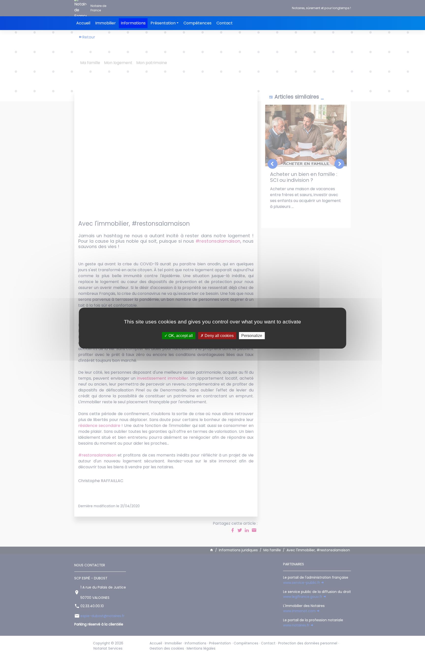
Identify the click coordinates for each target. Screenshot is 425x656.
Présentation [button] (163, 23)
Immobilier (105, 23)
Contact (224, 23)
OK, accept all (180, 335)
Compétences (197, 23)
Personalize (251, 335)
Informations (133, 23)
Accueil (83, 23)
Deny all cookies (219, 335)
